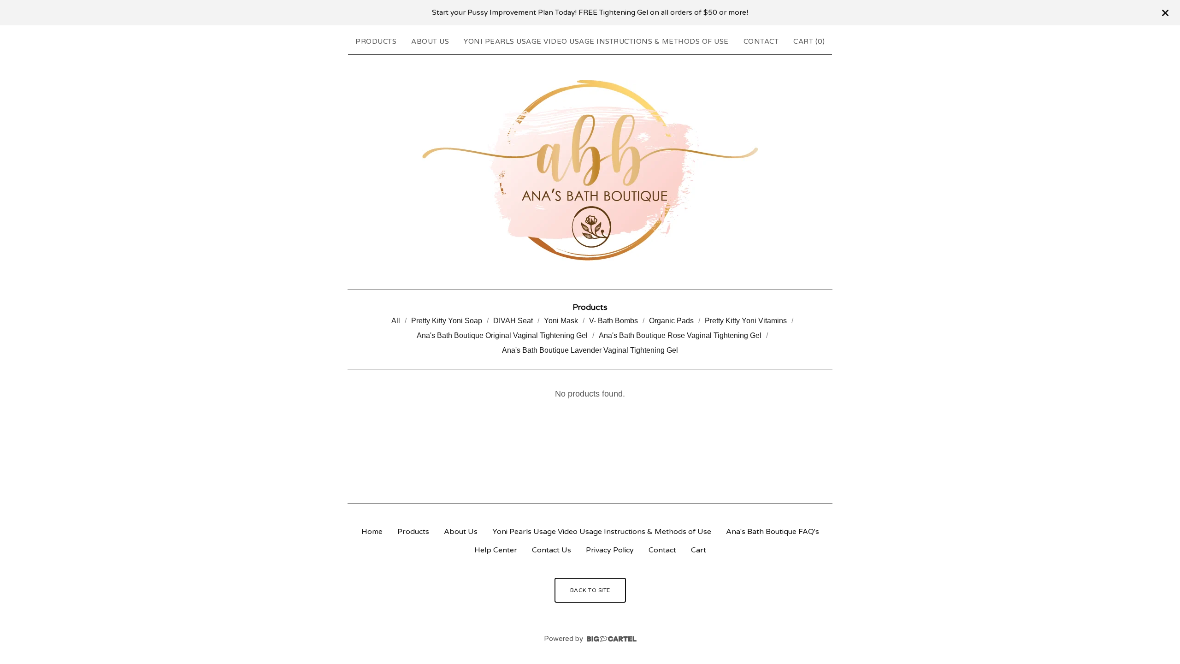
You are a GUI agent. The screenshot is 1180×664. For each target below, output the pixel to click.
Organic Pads (671, 321)
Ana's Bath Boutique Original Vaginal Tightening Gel (502, 335)
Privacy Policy (610, 550)
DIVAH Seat (513, 321)
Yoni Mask (561, 321)
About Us (430, 41)
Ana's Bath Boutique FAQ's (772, 531)
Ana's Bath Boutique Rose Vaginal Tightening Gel (680, 335)
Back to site (590, 590)
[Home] (590, 170)
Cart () (809, 41)
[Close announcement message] (1165, 13)
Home (372, 531)
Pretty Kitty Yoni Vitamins (746, 321)
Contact (761, 41)
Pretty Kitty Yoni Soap (446, 321)
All (395, 321)
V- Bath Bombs (613, 321)
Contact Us (551, 550)
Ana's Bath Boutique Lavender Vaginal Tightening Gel (590, 350)
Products (375, 41)
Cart (698, 550)
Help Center (495, 550)
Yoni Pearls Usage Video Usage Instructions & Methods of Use (596, 41)
